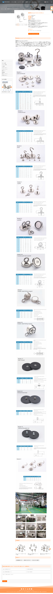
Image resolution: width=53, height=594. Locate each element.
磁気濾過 (3, 72)
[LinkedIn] (27, 589)
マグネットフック (4, 69)
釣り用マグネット (4, 75)
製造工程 (17, 492)
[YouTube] (21, 589)
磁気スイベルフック (27, 560)
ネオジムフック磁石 (35, 560)
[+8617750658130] (52, 9)
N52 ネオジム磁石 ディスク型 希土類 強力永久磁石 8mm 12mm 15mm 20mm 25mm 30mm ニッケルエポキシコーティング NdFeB (7, 92)
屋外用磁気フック (19, 560)
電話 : (41, 591)
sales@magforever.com (36, 591)
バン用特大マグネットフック (44, 553)
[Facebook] (25, 589)
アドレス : (8, 591)
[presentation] (2, 87)
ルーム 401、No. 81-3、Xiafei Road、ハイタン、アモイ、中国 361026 (20, 591)
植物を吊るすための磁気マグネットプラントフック (33, 554)
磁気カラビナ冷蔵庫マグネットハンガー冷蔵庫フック (21, 554)
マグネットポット (4, 67)
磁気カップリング (4, 73)
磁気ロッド (3, 70)
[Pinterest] (29, 589)
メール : (32, 591)
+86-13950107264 (44, 591)
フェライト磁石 (4, 64)
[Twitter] (23, 589)
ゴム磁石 (3, 66)
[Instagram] (31, 589)
